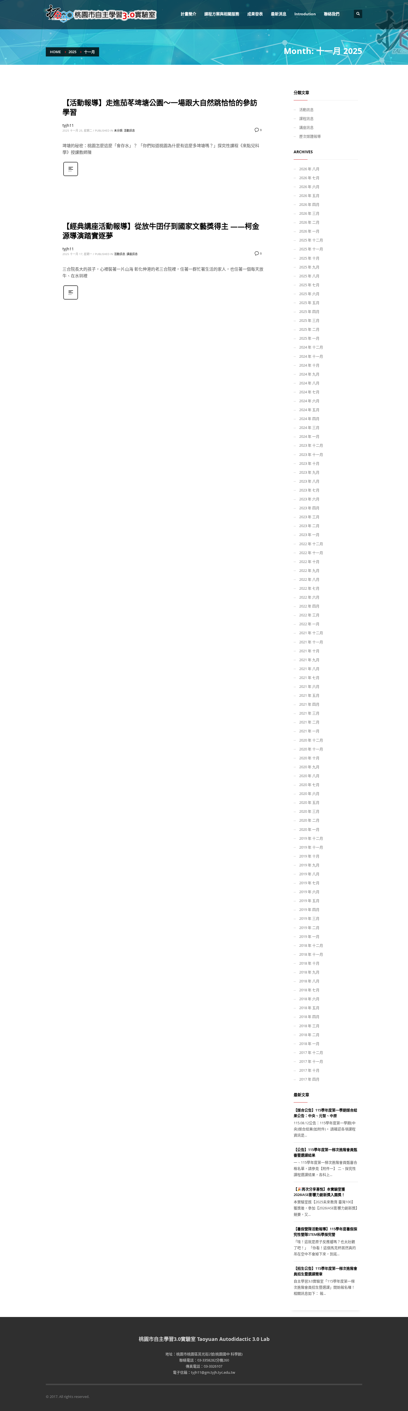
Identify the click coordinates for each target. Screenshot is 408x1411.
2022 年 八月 (309, 579)
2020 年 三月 (309, 811)
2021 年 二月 (309, 722)
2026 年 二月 (309, 222)
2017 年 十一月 (311, 1061)
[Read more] (70, 175)
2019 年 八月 (309, 873)
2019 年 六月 (309, 891)
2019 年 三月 (309, 918)
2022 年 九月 (309, 570)
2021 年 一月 (309, 730)
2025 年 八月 (309, 275)
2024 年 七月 (309, 391)
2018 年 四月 (309, 1016)
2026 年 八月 (309, 168)
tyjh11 (68, 125)
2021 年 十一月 (311, 641)
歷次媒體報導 (310, 136)
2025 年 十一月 (311, 248)
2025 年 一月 (309, 338)
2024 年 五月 (309, 409)
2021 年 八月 (309, 668)
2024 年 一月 (309, 436)
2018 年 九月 (309, 972)
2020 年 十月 (309, 757)
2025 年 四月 (309, 311)
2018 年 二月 (309, 1034)
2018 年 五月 (309, 1007)
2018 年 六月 (309, 998)
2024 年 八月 (309, 383)
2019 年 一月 (309, 936)
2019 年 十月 (309, 856)
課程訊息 (306, 118)
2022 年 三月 (309, 614)
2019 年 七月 (309, 882)
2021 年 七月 (309, 677)
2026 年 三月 (309, 213)
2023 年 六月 (309, 498)
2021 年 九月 (309, 659)
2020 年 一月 (309, 829)
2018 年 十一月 (311, 954)
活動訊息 (129, 130)
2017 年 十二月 (311, 1052)
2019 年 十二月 (311, 838)
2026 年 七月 (309, 177)
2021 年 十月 (309, 650)
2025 (72, 51)
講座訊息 (132, 254)
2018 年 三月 (309, 1025)
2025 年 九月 (309, 267)
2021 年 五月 (309, 695)
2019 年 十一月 (311, 847)
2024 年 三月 (309, 427)
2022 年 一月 (309, 623)
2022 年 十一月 (311, 552)
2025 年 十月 (309, 258)
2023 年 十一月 (311, 454)
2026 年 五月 (309, 195)
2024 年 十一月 (311, 356)
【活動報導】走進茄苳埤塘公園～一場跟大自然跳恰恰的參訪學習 (159, 107)
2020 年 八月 (309, 775)
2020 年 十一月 (311, 749)
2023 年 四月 (309, 507)
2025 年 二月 (309, 329)
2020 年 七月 (309, 784)
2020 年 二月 (309, 820)
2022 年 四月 (309, 606)
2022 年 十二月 (311, 543)
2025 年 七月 (309, 284)
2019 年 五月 (309, 900)
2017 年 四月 (309, 1079)
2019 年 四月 (309, 909)
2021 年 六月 (309, 686)
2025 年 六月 (309, 293)
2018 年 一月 (309, 1043)
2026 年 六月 (309, 186)
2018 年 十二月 (311, 945)
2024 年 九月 (309, 374)
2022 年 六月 (309, 597)
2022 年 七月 (309, 588)
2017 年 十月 (309, 1070)
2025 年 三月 (309, 320)
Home (55, 51)
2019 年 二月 (309, 927)
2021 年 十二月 (311, 632)
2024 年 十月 (309, 365)
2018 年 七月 (309, 989)
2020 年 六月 (309, 793)
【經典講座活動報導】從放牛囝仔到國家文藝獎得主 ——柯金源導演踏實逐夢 (160, 231)
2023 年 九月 (309, 472)
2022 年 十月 (309, 561)
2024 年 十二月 (311, 347)
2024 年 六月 (309, 400)
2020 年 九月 (309, 766)
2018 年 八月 (309, 981)
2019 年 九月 (309, 865)
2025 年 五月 (309, 302)
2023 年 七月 (309, 490)
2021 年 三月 (309, 713)
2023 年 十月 (309, 463)
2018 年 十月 (309, 963)
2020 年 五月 (309, 802)
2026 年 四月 (309, 204)
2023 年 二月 (309, 525)
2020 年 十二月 (311, 740)
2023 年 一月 (309, 534)
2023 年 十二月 (311, 445)
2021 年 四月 (309, 704)
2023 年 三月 (309, 516)
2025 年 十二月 (311, 240)
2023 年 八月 (309, 481)
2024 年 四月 (309, 418)
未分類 (118, 130)
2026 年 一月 (309, 231)
